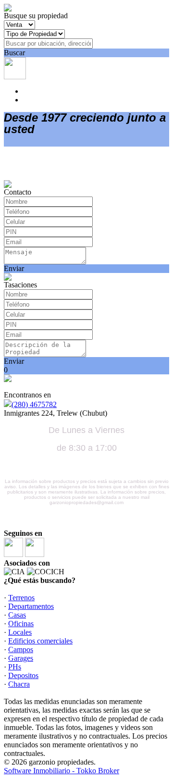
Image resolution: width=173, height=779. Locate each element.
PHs (14, 667)
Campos (20, 649)
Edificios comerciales (40, 641)
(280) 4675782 (34, 404)
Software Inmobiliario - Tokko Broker (61, 771)
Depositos (23, 675)
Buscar (14, 53)
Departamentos (31, 606)
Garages (20, 658)
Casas (17, 615)
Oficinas (21, 623)
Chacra (19, 684)
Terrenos (21, 598)
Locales (20, 632)
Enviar (14, 268)
